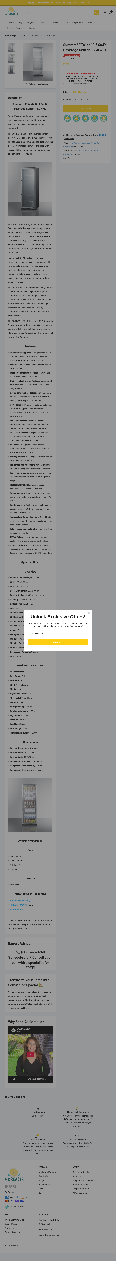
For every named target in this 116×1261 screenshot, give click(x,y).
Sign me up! (58, 642)
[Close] (89, 613)
